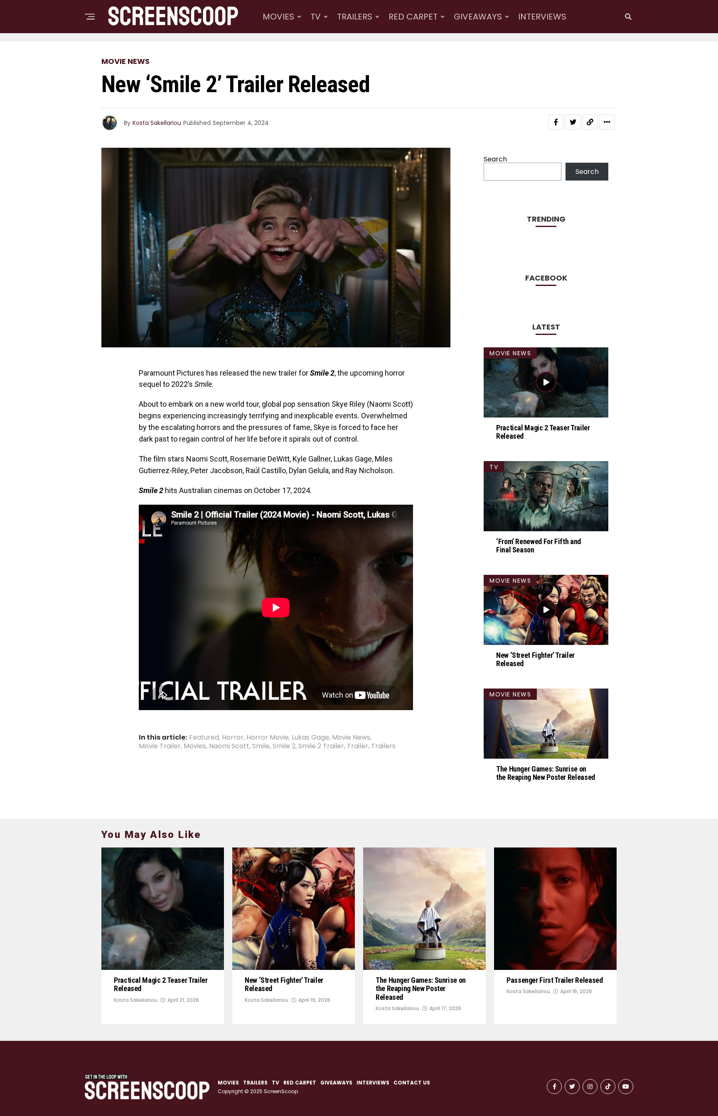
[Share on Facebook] (555, 122)
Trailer (357, 746)
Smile (261, 746)
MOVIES (278, 16)
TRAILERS (354, 16)
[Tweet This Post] (573, 122)
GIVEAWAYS (478, 16)
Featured (204, 737)
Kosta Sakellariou (157, 123)
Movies (195, 746)
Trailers (383, 746)
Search (495, 159)
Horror (232, 737)
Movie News (351, 737)
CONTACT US (411, 1082)
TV (315, 16)
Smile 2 (284, 746)
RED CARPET (413, 16)
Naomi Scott (229, 746)
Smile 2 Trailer (321, 746)
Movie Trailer (160, 746)
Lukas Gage (310, 737)
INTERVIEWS (542, 16)
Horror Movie (267, 737)
